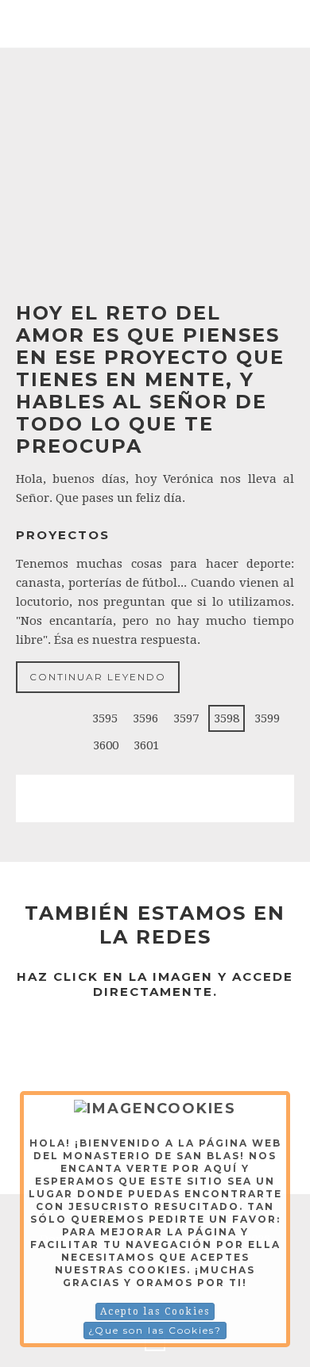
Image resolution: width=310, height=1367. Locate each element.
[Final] (213, 745)
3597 (186, 718)
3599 (267, 718)
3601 (146, 745)
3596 (145, 718)
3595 (105, 718)
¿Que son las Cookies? (155, 1330)
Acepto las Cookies (155, 1311)
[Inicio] (38, 718)
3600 (105, 745)
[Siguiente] (182, 745)
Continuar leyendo (97, 677)
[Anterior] (69, 718)
